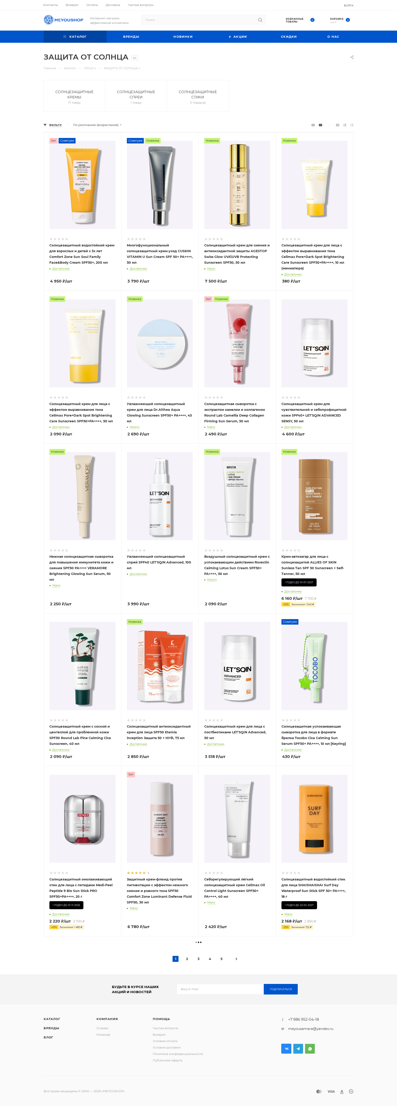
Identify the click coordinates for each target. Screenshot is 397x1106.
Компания (107, 1019)
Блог (48, 1037)
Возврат (159, 1034)
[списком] (345, 125)
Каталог (52, 1019)
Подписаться (281, 989)
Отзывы (102, 1028)
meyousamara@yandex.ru (310, 1028)
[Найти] (260, 20)
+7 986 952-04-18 (303, 1019)
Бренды (51, 1028)
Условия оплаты (165, 1041)
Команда (103, 1034)
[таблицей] (352, 125)
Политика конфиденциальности (178, 1054)
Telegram (298, 1049)
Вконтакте (286, 1049)
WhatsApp (310, 1049)
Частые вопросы (165, 1028)
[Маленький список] (313, 125)
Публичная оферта (167, 1060)
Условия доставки (167, 1047)
